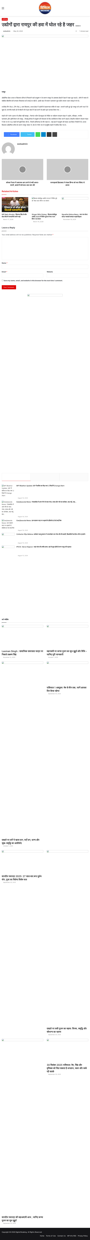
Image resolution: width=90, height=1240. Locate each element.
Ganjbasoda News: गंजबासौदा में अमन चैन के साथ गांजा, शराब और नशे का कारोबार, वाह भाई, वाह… (46, 502)
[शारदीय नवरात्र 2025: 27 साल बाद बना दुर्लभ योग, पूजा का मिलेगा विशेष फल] (22, 862)
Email (4, 272)
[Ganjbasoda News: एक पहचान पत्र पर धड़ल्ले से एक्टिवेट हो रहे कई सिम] (8, 524)
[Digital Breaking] (45, 8)
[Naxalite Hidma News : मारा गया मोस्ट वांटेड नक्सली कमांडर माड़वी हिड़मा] (75, 204)
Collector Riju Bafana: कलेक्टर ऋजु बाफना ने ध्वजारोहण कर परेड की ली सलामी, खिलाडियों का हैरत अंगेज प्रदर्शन (50, 534)
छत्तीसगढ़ (4, 19)
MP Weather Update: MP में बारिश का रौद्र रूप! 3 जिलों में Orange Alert (40, 486)
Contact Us (61, 1236)
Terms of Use (51, 1236)
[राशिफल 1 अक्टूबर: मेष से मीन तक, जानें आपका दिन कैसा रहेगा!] (67, 673)
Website (50, 272)
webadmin (6, 31)
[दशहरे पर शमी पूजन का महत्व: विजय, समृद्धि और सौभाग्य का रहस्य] (67, 938)
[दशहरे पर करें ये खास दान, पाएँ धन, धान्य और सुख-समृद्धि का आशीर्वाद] (22, 749)
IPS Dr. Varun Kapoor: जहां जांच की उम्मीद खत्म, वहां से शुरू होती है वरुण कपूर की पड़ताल (43, 547)
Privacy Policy (83, 1236)
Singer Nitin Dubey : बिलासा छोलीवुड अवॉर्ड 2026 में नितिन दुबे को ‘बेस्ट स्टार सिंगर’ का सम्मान (44, 216)
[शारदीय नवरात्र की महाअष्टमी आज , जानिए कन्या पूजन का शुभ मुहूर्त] (22, 1126)
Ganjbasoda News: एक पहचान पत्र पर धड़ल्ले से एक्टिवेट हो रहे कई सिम (38, 520)
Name (4, 263)
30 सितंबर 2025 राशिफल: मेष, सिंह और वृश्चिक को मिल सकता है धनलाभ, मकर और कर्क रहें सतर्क (67, 1068)
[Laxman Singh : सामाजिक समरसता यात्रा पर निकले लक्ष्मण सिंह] (22, 636)
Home (42, 1236)
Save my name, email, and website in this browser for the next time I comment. (33, 280)
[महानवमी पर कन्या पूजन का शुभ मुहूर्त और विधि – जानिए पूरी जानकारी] (67, 636)
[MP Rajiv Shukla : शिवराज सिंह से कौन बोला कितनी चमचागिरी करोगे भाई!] (15, 204)
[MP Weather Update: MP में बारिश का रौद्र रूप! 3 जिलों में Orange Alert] (8, 491)
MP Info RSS (71, 1236)
